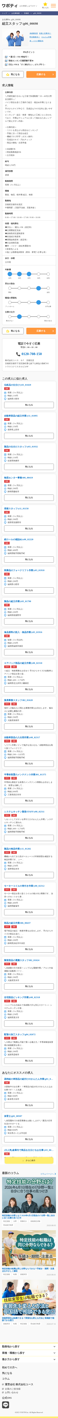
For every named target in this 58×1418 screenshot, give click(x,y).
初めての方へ (9, 1367)
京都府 (26, 13)
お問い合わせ (11, 1392)
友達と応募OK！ (45, 33)
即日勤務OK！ (35, 37)
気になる (15, 74)
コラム (6, 1378)
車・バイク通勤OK (36, 41)
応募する (41, 74)
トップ (4, 13)
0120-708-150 (32, 354)
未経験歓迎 (34, 33)
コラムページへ (47, 1174)
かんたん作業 (46, 37)
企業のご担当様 (13, 1389)
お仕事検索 (15, 13)
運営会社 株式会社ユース (19, 1384)
